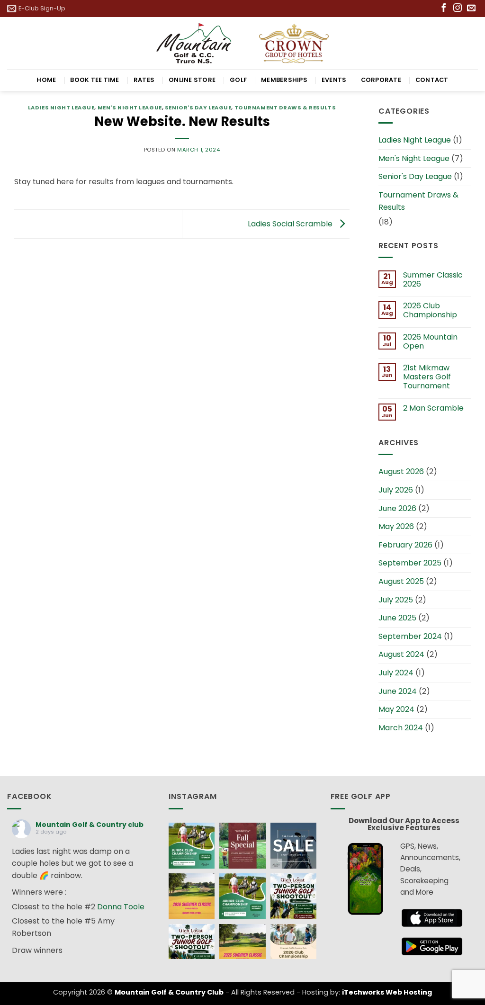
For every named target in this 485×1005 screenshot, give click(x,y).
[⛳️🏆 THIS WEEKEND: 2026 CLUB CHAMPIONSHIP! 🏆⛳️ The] (293, 947)
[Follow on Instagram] (457, 8)
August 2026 (401, 471)
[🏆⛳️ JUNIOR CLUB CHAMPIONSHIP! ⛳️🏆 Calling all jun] (192, 846)
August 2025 (401, 581)
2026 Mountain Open (430, 341)
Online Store (192, 80)
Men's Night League (130, 107)
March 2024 (400, 727)
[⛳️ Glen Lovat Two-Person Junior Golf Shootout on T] (293, 896)
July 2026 (395, 490)
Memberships (284, 80)
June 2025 (397, 617)
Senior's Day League (198, 107)
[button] (36, 8)
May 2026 (396, 526)
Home (46, 80)
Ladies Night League (61, 107)
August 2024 (401, 654)
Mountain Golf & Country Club (169, 992)
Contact (432, 80)
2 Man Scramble (433, 408)
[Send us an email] (471, 8)
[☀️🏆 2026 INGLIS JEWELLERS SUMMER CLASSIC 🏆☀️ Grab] (242, 947)
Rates (144, 80)
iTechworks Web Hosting (387, 992)
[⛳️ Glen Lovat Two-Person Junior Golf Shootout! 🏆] (192, 947)
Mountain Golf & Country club (90, 824)
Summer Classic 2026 (433, 279)
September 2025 (409, 562)
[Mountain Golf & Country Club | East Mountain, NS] (242, 42)
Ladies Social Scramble (291, 223)
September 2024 (410, 636)
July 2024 (395, 672)
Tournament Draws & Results (285, 107)
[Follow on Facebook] (444, 8)
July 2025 (395, 599)
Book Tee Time (94, 80)
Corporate (381, 80)
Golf (238, 80)
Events (334, 80)
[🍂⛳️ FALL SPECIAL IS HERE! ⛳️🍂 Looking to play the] (242, 846)
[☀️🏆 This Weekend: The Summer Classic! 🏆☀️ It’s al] (192, 896)
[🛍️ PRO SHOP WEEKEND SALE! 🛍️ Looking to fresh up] (293, 846)
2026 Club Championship (430, 310)
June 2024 (397, 691)
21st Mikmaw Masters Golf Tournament (427, 377)
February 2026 (405, 544)
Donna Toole (120, 906)
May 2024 (396, 709)
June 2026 (397, 508)
